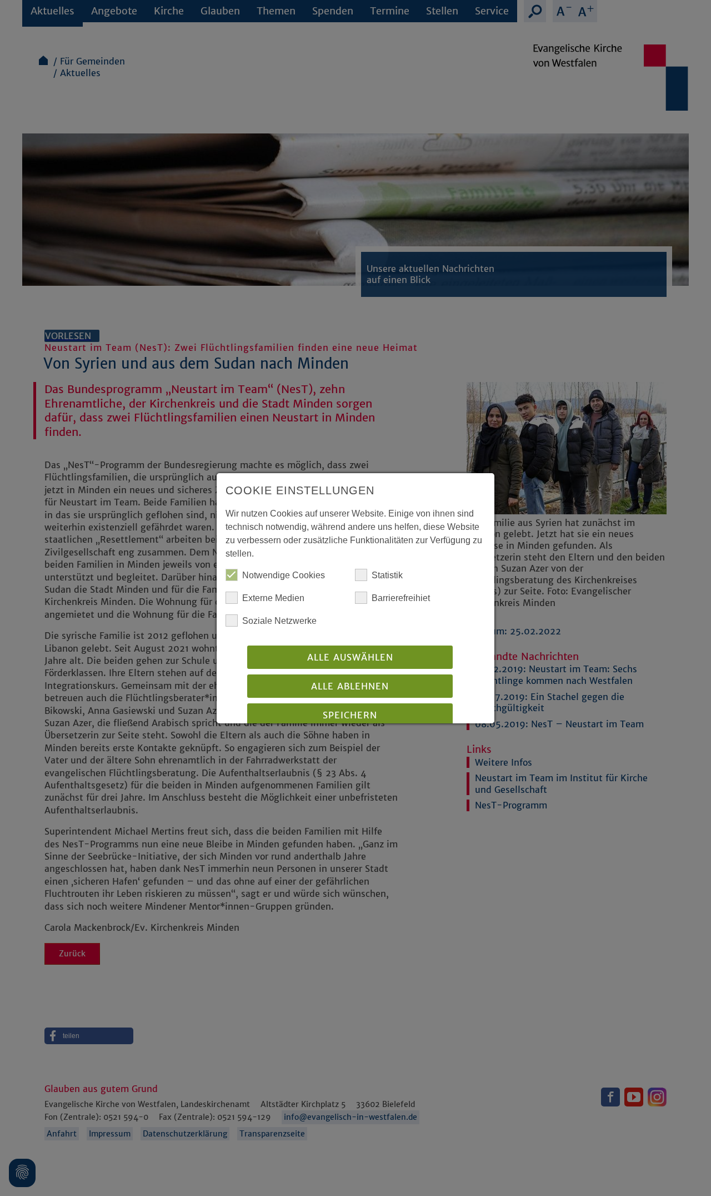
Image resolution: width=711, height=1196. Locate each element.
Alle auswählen (350, 657)
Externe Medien (273, 598)
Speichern (350, 715)
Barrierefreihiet (401, 598)
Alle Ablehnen (350, 686)
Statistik (387, 575)
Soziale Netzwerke (279, 621)
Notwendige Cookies (283, 575)
